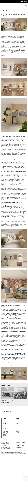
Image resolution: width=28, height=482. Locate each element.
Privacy (2, 447)
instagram (18, 442)
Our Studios (18, 430)
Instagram (18, 431)
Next (24, 25)
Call (25, 1)
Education (5, 433)
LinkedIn (23, 442)
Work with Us (5, 426)
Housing (4, 435)
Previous (3, 25)
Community (5, 432)
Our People (5, 425)
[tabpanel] (14, 24)
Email (21, 1)
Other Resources (19, 421)
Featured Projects (19, 426)
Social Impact (5, 421)
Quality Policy (7, 447)
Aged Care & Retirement (5, 431)
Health (4, 434)
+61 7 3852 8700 (4, 445)
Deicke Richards (6, 6)
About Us (5, 419)
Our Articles (18, 419)
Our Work (17, 425)
